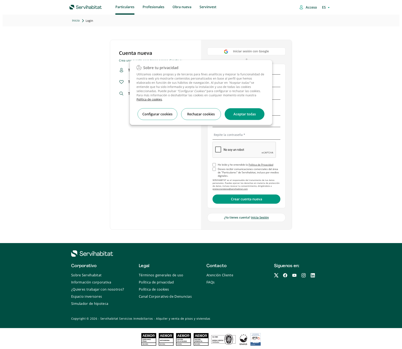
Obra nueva (182, 7)
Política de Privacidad (261, 164)
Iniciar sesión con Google (251, 51)
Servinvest (208, 7)
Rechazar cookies (201, 114)
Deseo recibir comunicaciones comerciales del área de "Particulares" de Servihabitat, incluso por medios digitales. (248, 172)
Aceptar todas (244, 114)
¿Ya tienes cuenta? (246, 217)
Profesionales (153, 7)
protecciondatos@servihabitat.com (230, 188)
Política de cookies (149, 99)
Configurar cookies (157, 114)
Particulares (124, 7)
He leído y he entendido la (245, 164)
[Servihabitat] (79, 6)
